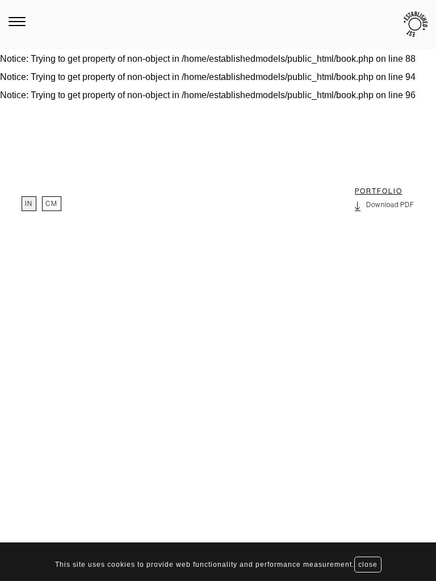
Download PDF (390, 205)
